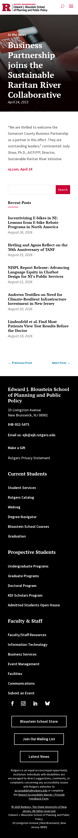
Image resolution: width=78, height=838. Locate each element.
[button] (71, 8)
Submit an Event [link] (21, 693)
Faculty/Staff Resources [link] (27, 634)
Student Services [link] (22, 487)
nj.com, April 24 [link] (20, 169)
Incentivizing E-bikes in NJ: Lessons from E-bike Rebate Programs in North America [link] (33, 222)
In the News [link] (17, 34)
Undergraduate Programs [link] (28, 566)
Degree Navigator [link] (22, 516)
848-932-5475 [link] (18, 424)
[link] (24, 8)
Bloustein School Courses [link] (28, 526)
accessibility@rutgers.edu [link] (31, 790)
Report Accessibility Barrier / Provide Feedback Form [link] (41, 797)
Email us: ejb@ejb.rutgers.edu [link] (31, 435)
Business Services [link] (22, 654)
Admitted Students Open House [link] (34, 605)
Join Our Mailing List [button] (39, 739)
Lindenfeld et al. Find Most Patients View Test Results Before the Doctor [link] (38, 326)
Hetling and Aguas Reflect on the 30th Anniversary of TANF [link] (38, 247)
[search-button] (62, 6)
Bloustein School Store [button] (39, 721)
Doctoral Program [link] (22, 585)
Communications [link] (21, 683)
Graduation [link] (17, 536)
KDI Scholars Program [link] (25, 595)
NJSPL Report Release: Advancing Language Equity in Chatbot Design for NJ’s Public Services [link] (38, 272)
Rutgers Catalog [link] (21, 497)
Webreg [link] (14, 507)
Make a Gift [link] (16, 447)
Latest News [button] (39, 756)
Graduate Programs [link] (23, 575)
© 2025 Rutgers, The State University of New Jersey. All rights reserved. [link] (39, 809)
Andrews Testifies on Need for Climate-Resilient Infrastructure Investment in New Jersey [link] (37, 299)
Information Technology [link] (27, 644)
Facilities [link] (15, 673)
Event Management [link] (24, 664)
